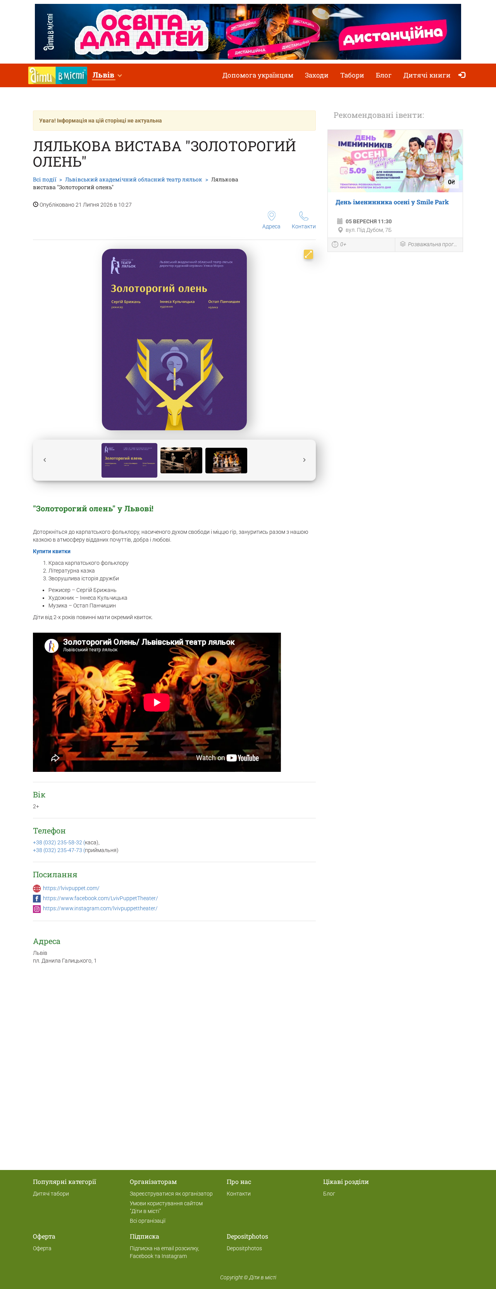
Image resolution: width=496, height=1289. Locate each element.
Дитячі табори (51, 1194)
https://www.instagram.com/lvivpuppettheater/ (100, 908)
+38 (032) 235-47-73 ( (59, 850)
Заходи (317, 75)
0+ (343, 244)
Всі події (44, 179)
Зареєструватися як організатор (171, 1194)
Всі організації (147, 1221)
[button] (107, 75)
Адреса (271, 226)
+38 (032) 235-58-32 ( (59, 842)
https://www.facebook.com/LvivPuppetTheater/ (100, 898)
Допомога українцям (257, 75)
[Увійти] (463, 75)
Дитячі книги (427, 75)
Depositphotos (244, 1248)
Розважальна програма (433, 244)
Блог (384, 75)
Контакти (304, 226)
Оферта (42, 1248)
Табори (352, 75)
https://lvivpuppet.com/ (71, 888)
